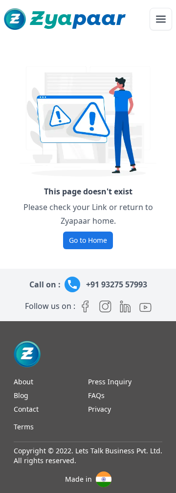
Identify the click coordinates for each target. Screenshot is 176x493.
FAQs (96, 395)
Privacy (99, 409)
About (23, 381)
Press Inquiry (110, 381)
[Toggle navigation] (161, 19)
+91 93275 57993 (116, 284)
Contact (26, 409)
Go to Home (88, 240)
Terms (24, 426)
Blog (21, 395)
